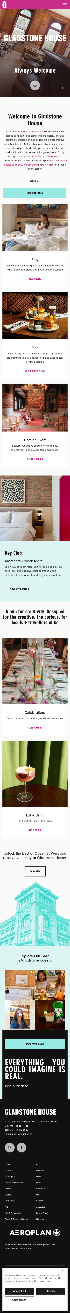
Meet (38, 1165)
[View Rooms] (35, 227)
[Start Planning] (35, 407)
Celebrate (40, 1201)
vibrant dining (31, 164)
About (7, 1165)
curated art (51, 164)
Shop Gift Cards (35, 193)
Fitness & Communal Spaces (16, 1219)
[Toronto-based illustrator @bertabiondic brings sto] (20, 1015)
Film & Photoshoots (13, 1213)
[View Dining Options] (35, 315)
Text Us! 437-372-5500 (16, 1130)
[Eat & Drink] (35, 773)
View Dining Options (35, 371)
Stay (38, 1195)
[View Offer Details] (35, 508)
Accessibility (41, 1207)
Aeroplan (9, 1171)
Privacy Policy (41, 1213)
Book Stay (34, 181)
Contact (8, 1195)
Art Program (10, 1177)
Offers (38, 1177)
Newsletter (40, 1171)
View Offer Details (19, 589)
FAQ (6, 1207)
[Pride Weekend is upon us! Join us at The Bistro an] (50, 1015)
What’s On (40, 1189)
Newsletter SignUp (35, 1044)
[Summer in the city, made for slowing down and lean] (20, 985)
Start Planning (35, 459)
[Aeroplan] (35, 1232)
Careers (8, 1189)
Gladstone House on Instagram (10, 1147)
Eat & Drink (35, 830)
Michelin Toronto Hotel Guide (44, 156)
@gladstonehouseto (35, 960)
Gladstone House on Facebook (21, 1147)
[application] (35, 1290)
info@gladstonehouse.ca (18, 1134)
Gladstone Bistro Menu (14, 1183)
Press (38, 1183)
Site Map (40, 1219)
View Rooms (35, 279)
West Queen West (33, 131)
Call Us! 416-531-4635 (16, 1125)
